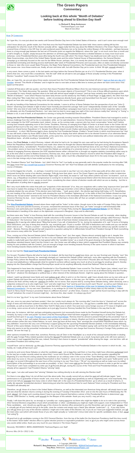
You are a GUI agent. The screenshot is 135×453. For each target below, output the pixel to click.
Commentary (18, 35)
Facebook (57, 439)
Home (8, 35)
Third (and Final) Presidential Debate (40, 251)
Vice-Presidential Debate (22, 204)
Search (93, 439)
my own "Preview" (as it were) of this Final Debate (47, 317)
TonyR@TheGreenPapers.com (77, 448)
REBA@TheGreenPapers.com (90, 446)
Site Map (45, 439)
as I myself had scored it (35, 165)
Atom (78, 439)
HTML (83, 439)
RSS (73, 439)
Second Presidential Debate (94, 209)
